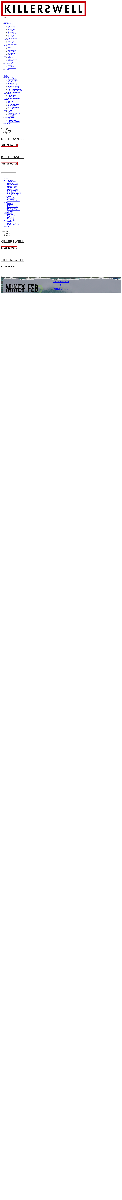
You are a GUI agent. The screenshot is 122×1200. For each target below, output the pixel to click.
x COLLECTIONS (8, 63)
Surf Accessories (12, 50)
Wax (9, 48)
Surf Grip (10, 54)
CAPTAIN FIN (7, 23)
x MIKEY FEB (11, 66)
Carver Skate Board (12, 53)
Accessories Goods (12, 44)
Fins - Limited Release (13, 37)
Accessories (10, 60)
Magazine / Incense (12, 59)
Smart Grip (10, 62)
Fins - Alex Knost (12, 34)
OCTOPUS (6, 39)
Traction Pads (11, 25)
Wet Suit (10, 47)
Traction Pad (11, 41)
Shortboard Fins (12, 28)
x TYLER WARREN (12, 68)
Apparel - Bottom (12, 32)
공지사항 (6, 69)
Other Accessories (12, 38)
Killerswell (10, 57)
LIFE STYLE (7, 56)
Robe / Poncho (11, 51)
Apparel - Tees (11, 31)
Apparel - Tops (11, 29)
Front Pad (10, 42)
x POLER (10, 65)
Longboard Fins (11, 26)
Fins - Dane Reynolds (13, 35)
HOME (6, 22)
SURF (5, 45)
